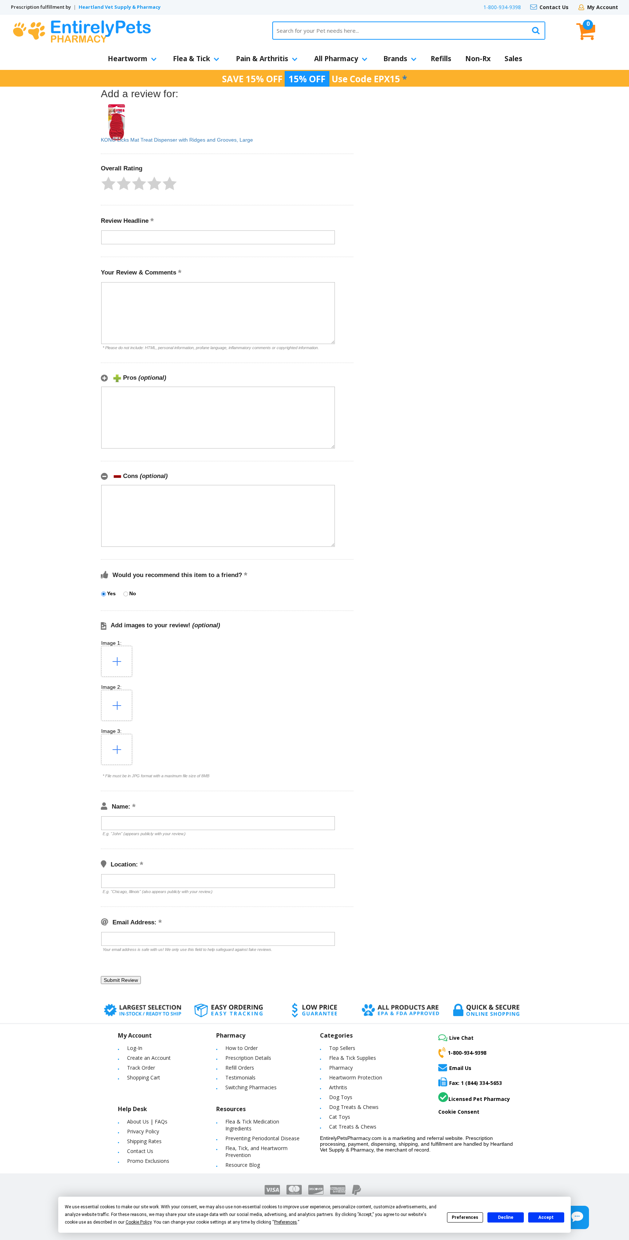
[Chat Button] (577, 1217)
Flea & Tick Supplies (352, 1057)
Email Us (460, 1068)
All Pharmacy (336, 58)
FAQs (161, 1121)
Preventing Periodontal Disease (262, 1138)
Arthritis (338, 1087)
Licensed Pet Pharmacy (479, 1098)
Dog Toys (340, 1097)
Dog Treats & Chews (354, 1106)
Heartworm (127, 58)
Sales (513, 58)
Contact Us (554, 7)
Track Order (141, 1067)
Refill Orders (239, 1067)
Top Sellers (342, 1047)
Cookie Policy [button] (138, 1222)
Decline (505, 1217)
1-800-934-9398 (502, 7)
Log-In (134, 1047)
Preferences (465, 1217)
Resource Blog (242, 1164)
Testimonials (240, 1077)
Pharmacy (341, 1067)
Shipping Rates (144, 1141)
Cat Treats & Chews (352, 1126)
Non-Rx (478, 58)
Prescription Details (248, 1057)
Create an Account (149, 1057)
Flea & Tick (191, 58)
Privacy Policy (143, 1131)
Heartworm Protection (355, 1077)
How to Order (241, 1047)
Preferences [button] (285, 1222)
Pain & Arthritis (262, 58)
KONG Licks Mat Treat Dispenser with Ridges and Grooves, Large (177, 140)
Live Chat (461, 1037)
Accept (546, 1217)
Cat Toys (339, 1116)
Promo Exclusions (148, 1160)
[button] (108, 183)
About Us (138, 1121)
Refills (441, 58)
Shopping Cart (143, 1077)
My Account (602, 7)
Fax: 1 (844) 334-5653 (475, 1082)
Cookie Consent (458, 1111)
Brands (395, 58)
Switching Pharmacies (251, 1087)
